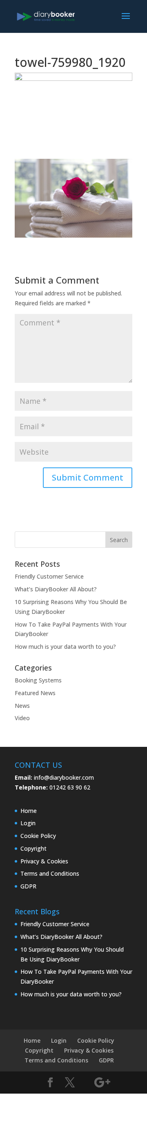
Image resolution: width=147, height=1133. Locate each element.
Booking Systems (38, 680)
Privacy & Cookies (44, 861)
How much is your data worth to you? (65, 646)
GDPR (28, 886)
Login (28, 823)
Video (22, 718)
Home (28, 811)
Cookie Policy (38, 836)
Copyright (33, 848)
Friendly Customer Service (49, 576)
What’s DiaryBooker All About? (56, 589)
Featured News (35, 693)
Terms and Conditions (49, 873)
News (22, 706)
